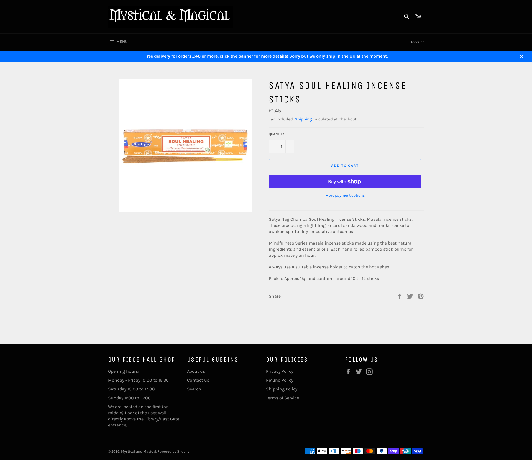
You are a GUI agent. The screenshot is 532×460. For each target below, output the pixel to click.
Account (417, 42)
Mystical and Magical (138, 451)
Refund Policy (279, 380)
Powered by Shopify (173, 451)
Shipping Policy (281, 389)
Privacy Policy (279, 371)
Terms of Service (282, 397)
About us (196, 371)
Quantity (276, 134)
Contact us (198, 380)
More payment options (345, 195)
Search (194, 389)
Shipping (303, 119)
